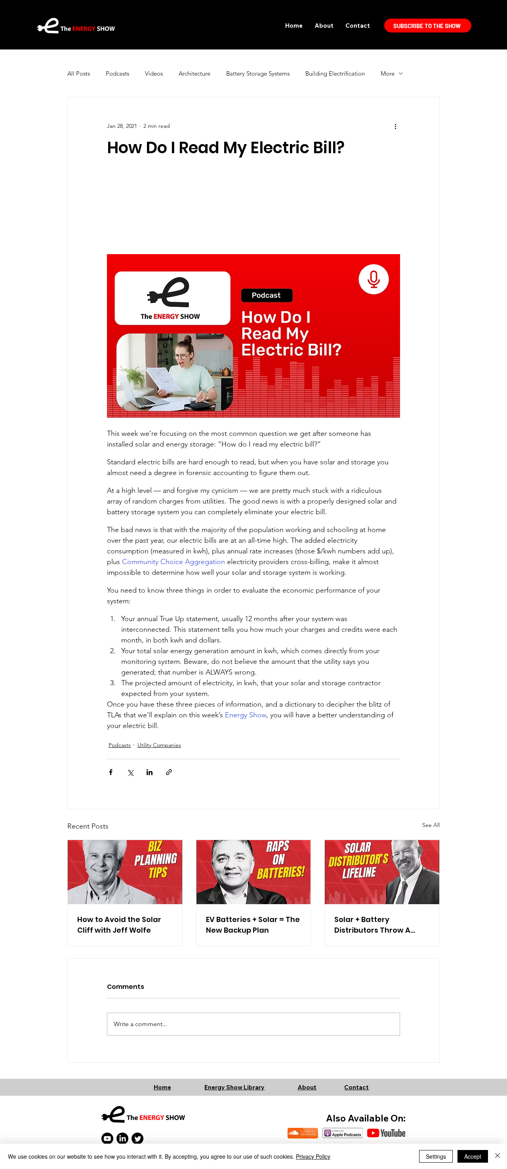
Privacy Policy (313, 1156)
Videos (154, 73)
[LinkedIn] (122, 1138)
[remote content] (253, 199)
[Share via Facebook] (110, 772)
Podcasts (117, 73)
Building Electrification (335, 73)
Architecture (194, 73)
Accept (472, 1156)
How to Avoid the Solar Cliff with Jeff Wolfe (119, 924)
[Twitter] (137, 1138)
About (306, 1087)
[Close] (497, 1156)
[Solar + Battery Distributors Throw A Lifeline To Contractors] (382, 872)
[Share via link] (169, 772)
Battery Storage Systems (258, 73)
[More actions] (395, 126)
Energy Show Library (234, 1087)
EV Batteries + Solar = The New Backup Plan (253, 924)
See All (431, 825)
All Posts (78, 73)
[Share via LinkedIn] (149, 772)
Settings (436, 1156)
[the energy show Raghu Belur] (253, 872)
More (388, 73)
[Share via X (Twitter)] (130, 772)
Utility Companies (159, 745)
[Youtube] (107, 1138)
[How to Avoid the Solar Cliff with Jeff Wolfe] (125, 872)
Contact (356, 1087)
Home (162, 1087)
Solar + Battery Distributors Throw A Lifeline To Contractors (377, 924)
